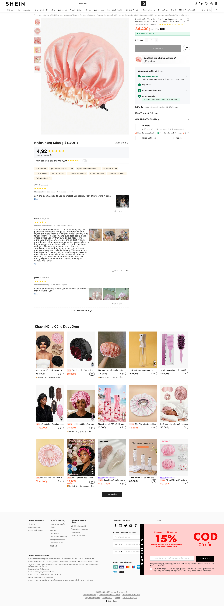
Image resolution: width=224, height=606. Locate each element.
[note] (48, 377)
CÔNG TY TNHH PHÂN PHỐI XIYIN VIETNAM (44, 575)
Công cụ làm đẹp (66, 15)
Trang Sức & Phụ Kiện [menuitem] (115, 10)
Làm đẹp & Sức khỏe (50, 15)
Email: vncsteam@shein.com (38, 569)
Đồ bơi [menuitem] (72, 10)
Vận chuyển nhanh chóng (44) (88, 169)
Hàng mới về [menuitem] (39, 10)
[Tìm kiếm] (143, 3)
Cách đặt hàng (55, 533)
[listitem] (50, 356)
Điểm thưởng (75, 532)
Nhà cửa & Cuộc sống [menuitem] (208, 10)
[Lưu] (186, 48)
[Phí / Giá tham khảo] (151, 29)
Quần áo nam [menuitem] (99, 10)
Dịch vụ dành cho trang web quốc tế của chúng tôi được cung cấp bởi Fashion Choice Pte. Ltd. (61, 559)
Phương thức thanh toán (79, 529)
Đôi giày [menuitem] (80, 10)
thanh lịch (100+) (58, 173)
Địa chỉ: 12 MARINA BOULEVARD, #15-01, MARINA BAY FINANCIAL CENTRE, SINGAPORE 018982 (63, 562)
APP (159, 521)
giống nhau (149, 61)
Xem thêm (112, 494)
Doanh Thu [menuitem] (50, 10)
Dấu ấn (117, 598)
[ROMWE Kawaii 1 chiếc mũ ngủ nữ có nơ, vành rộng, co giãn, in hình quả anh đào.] (174, 457)
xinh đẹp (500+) (41, 173)
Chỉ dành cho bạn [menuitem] (24, 10)
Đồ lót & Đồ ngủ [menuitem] (132, 10)
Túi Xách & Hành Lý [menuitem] (148, 10)
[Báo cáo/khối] (127, 211)
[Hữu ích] (113, 211)
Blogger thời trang (34, 527)
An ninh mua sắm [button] (148, 96)
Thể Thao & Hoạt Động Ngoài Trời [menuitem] (184, 10)
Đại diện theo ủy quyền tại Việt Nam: (41, 572)
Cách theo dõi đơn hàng (58, 537)
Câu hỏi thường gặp (78, 535)
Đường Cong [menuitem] (163, 10)
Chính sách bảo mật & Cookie (109, 595)
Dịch (36, 199)
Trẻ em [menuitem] (88, 10)
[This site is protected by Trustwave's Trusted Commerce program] (115, 572)
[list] (134, 526)
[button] (211, 3)
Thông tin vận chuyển (57, 524)
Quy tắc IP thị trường (92, 598)
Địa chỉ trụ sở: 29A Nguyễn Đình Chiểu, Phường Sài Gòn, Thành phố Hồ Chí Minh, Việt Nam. (61, 580)
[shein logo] (15, 3)
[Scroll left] (213, 9)
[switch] (84, 160)
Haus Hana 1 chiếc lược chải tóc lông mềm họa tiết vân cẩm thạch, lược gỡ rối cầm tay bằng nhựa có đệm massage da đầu (112, 480)
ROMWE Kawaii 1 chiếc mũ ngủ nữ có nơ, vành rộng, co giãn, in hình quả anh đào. (174, 480)
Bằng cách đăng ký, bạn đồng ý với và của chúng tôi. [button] (182, 564)
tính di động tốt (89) (97, 173)
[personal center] (196, 3)
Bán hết (158, 48)
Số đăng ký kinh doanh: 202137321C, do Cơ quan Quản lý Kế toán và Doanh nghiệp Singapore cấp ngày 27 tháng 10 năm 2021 (63, 565)
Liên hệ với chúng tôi (78, 526)
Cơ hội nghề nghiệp (35, 530)
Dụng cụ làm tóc (79, 15)
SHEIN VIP (53, 546)
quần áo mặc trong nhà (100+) (62, 169)
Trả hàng (53, 527)
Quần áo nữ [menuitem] (62, 10)
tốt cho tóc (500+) (110, 169)
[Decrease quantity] (146, 40)
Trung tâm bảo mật (89, 595)
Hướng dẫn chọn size (57, 540)
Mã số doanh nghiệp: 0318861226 (40, 578)
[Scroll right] (216, 9)
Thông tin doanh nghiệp (38, 555)
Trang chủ (37, 15)
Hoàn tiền (53, 530)
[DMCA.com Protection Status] (121, 572)
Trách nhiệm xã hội (56, 543)
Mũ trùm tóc (91, 15)
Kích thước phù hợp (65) (77, 173)
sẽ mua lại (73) (41, 169)
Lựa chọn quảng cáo (130, 598)
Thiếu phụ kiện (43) (43, 178)
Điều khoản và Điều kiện (131, 595)
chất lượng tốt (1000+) (117, 173)
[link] (201, 3)
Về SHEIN (32, 524)
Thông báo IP (107, 598)
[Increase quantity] (156, 40)
